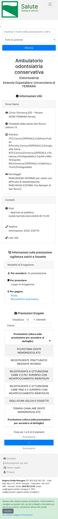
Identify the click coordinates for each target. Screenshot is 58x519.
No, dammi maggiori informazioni (18, 515)
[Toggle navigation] (50, 4)
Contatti (11, 458)
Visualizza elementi (29, 319)
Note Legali (13, 467)
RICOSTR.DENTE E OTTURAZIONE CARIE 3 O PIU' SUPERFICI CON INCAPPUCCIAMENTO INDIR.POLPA (29, 375)
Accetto (8, 511)
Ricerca (29, 47)
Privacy (10, 472)
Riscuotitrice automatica (24, 299)
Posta (14, 295)
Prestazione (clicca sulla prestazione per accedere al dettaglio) (27, 338)
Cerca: (10, 325)
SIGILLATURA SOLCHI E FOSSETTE (29, 400)
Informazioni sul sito (16, 463)
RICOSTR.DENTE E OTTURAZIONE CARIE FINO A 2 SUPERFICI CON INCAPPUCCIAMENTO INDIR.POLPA (29, 390)
